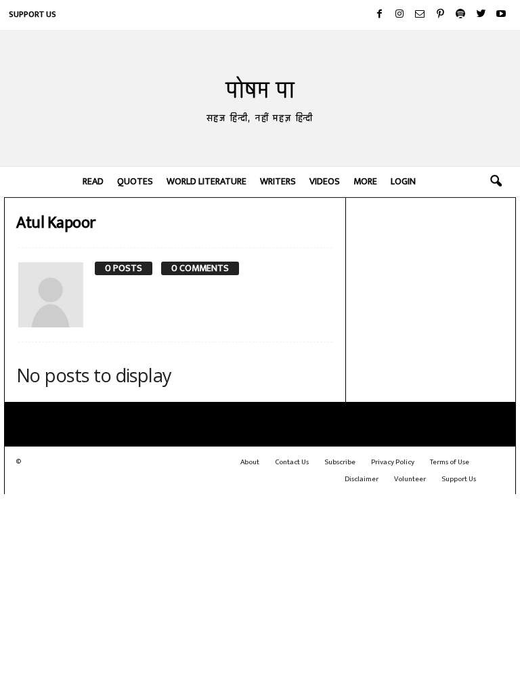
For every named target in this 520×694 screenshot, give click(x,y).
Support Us (32, 14)
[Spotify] (460, 15)
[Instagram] (399, 15)
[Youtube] (501, 15)
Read (93, 181)
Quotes (135, 181)
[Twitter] (481, 15)
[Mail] (420, 15)
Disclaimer (361, 479)
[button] (496, 182)
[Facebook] (379, 15)
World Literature (206, 181)
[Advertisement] (431, 271)
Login (403, 181)
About (249, 462)
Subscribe (339, 462)
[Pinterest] (440, 15)
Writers (278, 181)
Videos (324, 181)
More (365, 181)
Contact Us (292, 462)
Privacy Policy (392, 462)
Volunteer (410, 479)
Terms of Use (449, 462)
